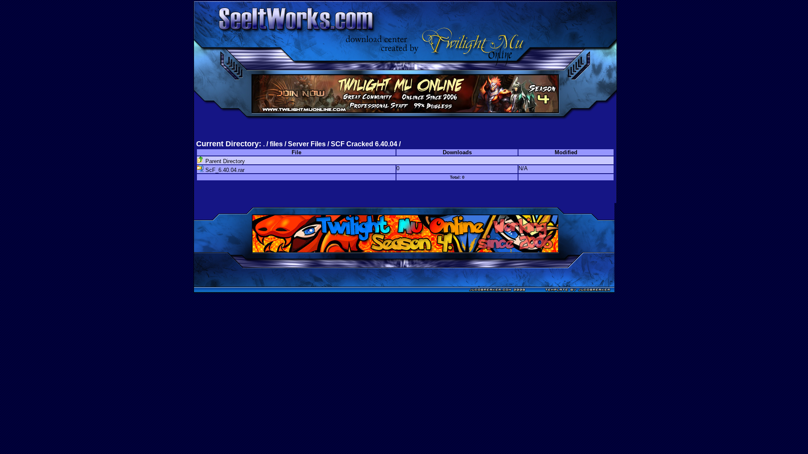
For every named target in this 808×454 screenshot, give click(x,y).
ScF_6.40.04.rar (224, 170)
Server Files (307, 144)
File (296, 152)
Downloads (457, 152)
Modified (566, 152)
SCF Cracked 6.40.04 (364, 144)
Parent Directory (224, 161)
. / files (273, 144)
